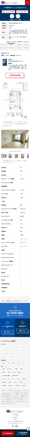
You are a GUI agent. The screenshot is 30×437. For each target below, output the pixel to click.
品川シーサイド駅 (15, 379)
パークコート (14, 347)
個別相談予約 (8, 433)
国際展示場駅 (15, 375)
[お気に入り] (12, 16)
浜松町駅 (4, 382)
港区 (14, 363)
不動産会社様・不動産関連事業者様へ (15, 421)
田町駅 (9, 382)
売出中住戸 (11, 47)
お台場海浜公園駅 (6, 375)
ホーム (2, 301)
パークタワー (23, 347)
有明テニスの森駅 (11, 372)
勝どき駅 (9, 369)
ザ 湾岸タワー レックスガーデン (13, 301)
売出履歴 (18, 47)
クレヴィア (11, 357)
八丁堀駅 (16, 369)
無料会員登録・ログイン (23, 433)
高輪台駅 (10, 385)
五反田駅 (4, 385)
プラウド (12, 353)
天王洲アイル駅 (5, 379)
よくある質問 (15, 416)
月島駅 (3, 369)
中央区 (3, 363)
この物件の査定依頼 (15, 75)
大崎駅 (20, 382)
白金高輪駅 (17, 385)
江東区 (8, 363)
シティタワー (23, 350)
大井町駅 (24, 379)
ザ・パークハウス (14, 350)
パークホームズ (5, 347)
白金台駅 (24, 385)
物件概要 (18, 44)
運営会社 (16, 419)
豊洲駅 (21, 369)
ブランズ (19, 353)
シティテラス (5, 353)
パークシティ (5, 350)
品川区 (18, 363)
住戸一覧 (11, 44)
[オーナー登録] (18, 16)
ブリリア (25, 353)
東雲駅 (19, 372)
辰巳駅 (3, 372)
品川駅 (15, 382)
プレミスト (4, 357)
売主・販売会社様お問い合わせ (15, 423)
